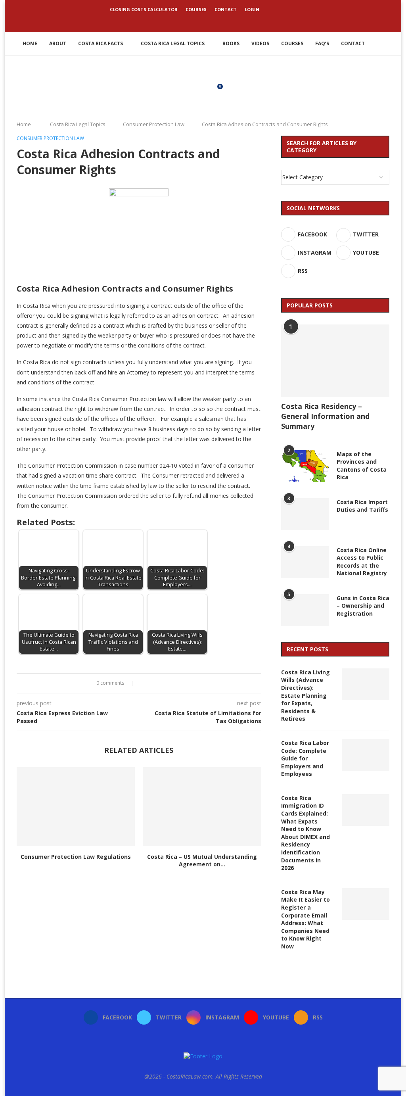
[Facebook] (182, 21)
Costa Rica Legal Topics (173, 43)
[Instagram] (203, 21)
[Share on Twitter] (151, 683)
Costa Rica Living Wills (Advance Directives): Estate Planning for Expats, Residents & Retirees (305, 695)
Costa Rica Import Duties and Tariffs (362, 506)
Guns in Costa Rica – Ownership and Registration (363, 605)
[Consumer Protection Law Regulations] (76, 806)
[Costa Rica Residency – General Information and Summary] (335, 360)
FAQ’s (322, 43)
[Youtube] (214, 21)
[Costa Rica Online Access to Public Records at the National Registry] (305, 562)
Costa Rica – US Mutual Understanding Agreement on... (202, 860)
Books (230, 43)
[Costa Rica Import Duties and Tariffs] (305, 514)
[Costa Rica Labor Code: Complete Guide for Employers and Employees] (365, 755)
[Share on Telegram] (174, 683)
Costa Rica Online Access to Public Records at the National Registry (362, 561)
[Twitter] (192, 21)
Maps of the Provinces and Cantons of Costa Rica (362, 465)
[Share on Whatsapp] (166, 683)
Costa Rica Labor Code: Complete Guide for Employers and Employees (305, 758)
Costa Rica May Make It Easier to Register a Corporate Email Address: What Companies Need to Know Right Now (305, 919)
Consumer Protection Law (153, 124)
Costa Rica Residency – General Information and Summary (325, 416)
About (57, 43)
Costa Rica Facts (100, 43)
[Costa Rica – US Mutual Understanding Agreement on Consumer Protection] (202, 806)
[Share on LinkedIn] (159, 683)
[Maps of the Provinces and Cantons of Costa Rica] (305, 466)
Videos (260, 43)
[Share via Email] (181, 683)
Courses (196, 9)
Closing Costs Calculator (144, 9)
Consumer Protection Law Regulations (76, 856)
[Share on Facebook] (144, 683)
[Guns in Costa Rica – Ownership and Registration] (305, 610)
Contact (225, 9)
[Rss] (224, 21)
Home (30, 43)
